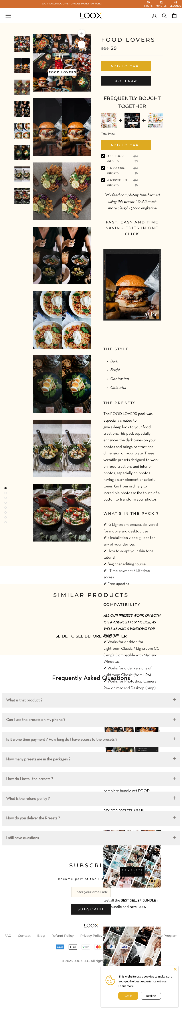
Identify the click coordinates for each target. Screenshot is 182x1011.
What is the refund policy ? (28, 799)
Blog (41, 936)
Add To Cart (126, 145)
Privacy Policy (91, 936)
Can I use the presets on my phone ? (35, 720)
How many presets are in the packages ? (38, 759)
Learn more (126, 986)
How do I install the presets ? (29, 779)
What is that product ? (24, 700)
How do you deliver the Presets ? (33, 818)
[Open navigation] (8, 16)
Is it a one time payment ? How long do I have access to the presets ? (61, 739)
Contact (24, 936)
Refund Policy (62, 936)
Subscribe (91, 909)
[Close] (175, 969)
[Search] (164, 15)
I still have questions (22, 838)
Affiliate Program (164, 936)
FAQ (7, 936)
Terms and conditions (126, 936)
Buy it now (126, 80)
